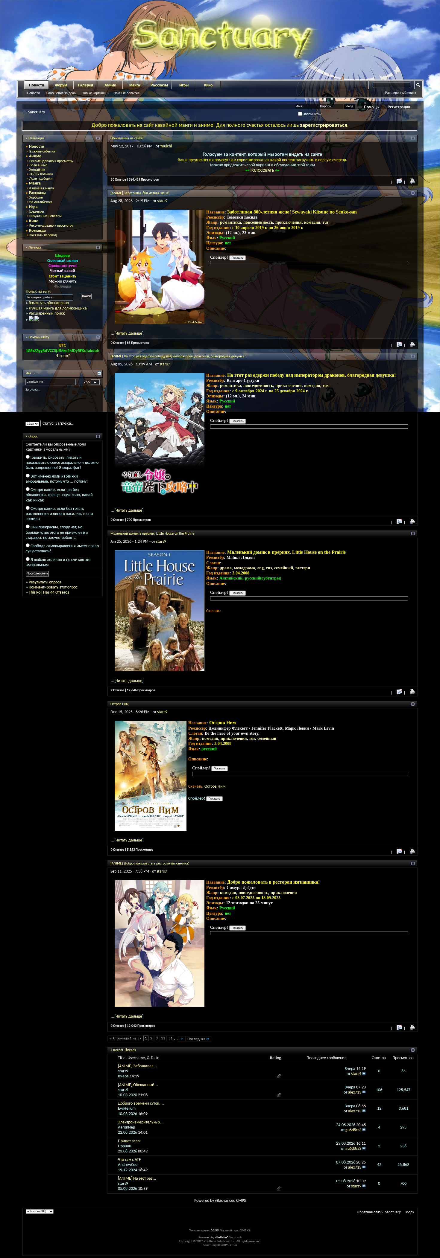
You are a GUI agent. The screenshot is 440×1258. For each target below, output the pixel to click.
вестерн (302, 568)
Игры (184, 85)
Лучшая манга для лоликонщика (58, 308)
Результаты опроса (45, 587)
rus (325, 222)
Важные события (126, 93)
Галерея (85, 85)
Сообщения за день (61, 93)
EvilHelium (127, 1108)
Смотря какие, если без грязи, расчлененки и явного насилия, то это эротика (59, 519)
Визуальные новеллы (45, 216)
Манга (134, 85)
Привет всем (129, 1141)
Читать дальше (129, 333)
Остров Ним (119, 704)
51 (171, 1038)
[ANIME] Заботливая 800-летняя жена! (139, 193)
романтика (230, 222)
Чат (29, 373)
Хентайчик (37, 170)
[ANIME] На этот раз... (137, 1178)
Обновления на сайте (126, 138)
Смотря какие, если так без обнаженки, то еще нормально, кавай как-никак (59, 500)
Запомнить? (311, 114)
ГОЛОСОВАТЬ (263, 170)
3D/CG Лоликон (41, 174)
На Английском (40, 202)
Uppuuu (124, 1146)
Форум (61, 85)
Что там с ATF (129, 1160)
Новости (36, 85)
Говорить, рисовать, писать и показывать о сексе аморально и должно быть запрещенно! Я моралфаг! (62, 467)
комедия (312, 222)
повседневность (258, 222)
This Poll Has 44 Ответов (49, 598)
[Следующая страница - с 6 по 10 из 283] (182, 1039)
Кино (208, 85)
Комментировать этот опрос (53, 592)
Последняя (196, 1039)
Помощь (371, 107)
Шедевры (36, 212)
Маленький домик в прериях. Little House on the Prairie (152, 534)
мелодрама (244, 568)
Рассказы (159, 85)
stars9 (162, 201)
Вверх (409, 1212)
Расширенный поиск (400, 92)
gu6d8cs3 (353, 1130)
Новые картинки (94, 93)
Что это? (63, 356)
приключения (288, 222)
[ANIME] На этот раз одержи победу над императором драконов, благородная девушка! (178, 356)
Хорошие (36, 197)
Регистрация (399, 107)
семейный (283, 568)
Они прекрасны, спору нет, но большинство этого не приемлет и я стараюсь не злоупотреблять (57, 537)
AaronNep (126, 1127)
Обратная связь (370, 1212)
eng (260, 568)
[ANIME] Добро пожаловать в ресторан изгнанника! (149, 863)
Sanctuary (393, 1212)
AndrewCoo (127, 1165)
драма (226, 568)
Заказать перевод (43, 235)
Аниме (110, 85)
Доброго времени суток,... (141, 1103)
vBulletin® (222, 1237)
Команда (37, 230)
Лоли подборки (40, 179)
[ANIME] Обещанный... (138, 1085)
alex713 (354, 1092)
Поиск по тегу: (38, 291)
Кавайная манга (41, 188)
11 (163, 1038)
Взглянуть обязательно (49, 303)
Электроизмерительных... (141, 1122)
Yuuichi (166, 146)
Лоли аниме (38, 165)
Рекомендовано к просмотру (51, 161)
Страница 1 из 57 (127, 1038)
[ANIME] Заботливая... (137, 1066)
